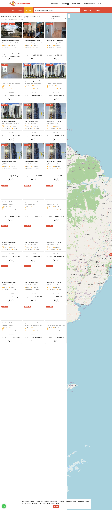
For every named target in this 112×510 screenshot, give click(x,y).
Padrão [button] (53, 18)
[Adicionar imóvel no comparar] (13, 59)
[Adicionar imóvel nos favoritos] (9, 59)
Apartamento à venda (54, 81)
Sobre (99, 3)
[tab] (12, 10)
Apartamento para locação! (11, 41)
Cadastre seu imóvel (89, 3)
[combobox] (57, 10)
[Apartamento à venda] (55, 71)
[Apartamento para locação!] (11, 30)
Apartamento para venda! (33, 41)
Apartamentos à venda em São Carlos (23, 18)
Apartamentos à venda (6, 18)
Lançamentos (54, 3)
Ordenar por (55, 16)
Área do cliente (76, 3)
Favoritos (64, 3)
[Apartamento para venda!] (33, 30)
